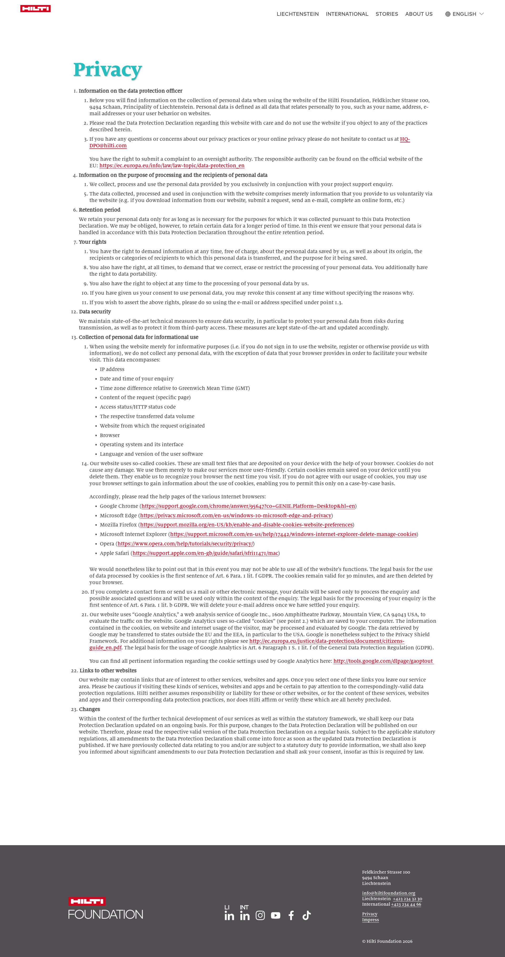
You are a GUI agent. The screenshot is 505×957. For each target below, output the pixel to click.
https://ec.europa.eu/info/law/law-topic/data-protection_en (172, 165)
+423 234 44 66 (406, 904)
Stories (387, 14)
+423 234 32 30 (407, 898)
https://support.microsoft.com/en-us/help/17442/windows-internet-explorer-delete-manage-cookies (293, 534)
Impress (370, 920)
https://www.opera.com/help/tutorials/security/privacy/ (185, 544)
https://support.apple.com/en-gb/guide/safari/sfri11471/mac (205, 553)
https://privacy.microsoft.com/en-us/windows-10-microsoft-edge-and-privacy (235, 515)
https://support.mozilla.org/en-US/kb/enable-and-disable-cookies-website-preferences (246, 525)
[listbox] (465, 14)
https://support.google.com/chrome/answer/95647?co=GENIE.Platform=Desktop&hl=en (248, 506)
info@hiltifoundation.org (388, 893)
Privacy (369, 914)
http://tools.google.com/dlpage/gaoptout (384, 661)
